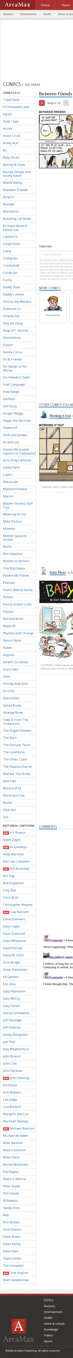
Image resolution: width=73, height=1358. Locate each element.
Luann (7, 474)
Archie (7, 128)
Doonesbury (12, 338)
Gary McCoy (11, 998)
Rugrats (8, 655)
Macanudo (10, 482)
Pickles (8, 597)
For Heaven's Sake (16, 377)
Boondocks (11, 211)
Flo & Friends (12, 359)
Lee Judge (10, 1099)
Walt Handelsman (16, 1280)
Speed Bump (12, 705)
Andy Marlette (13, 854)
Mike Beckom (13, 1143)
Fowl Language (14, 384)
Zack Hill (9, 810)
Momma (9, 528)
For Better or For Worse (15, 368)
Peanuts (9, 582)
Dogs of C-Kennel (15, 330)
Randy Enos (11, 1208)
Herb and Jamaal (15, 435)
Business (8, 14)
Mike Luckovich (14, 1150)
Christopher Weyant (18, 905)
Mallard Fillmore (15, 489)
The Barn (10, 738)
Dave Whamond (14, 941)
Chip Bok (9, 890)
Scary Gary (10, 669)
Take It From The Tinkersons (15, 722)
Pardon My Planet (16, 575)
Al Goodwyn (15, 847)
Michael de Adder (15, 1135)
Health (47, 14)
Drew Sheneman (15, 969)
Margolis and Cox (15, 1114)
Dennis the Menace (17, 301)
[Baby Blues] (44, 571)
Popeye (8, 611)
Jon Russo (10, 1085)
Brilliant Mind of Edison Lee (15, 228)
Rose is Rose (12, 640)
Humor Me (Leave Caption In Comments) (19, 451)
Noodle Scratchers (16, 561)
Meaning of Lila (14, 514)
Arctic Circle (11, 136)
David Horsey (12, 948)
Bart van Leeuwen (16, 861)
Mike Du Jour (12, 521)
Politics (48, 1335)
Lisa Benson (12, 1107)
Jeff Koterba (11, 1027)
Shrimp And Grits (15, 684)
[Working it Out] (44, 414)
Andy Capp (10, 121)
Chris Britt (10, 897)
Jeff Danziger (12, 1020)
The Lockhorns (14, 752)
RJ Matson (10, 1200)
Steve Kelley (12, 1244)
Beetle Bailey (12, 182)
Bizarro (8, 197)
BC (5, 150)
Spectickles (11, 698)
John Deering (16, 1078)
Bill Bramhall (16, 868)
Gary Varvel (11, 1006)
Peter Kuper (12, 1186)
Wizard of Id (12, 788)
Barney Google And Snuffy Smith (17, 174)
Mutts (7, 546)
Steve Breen (12, 1237)
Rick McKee (11, 1222)
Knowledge (51, 1329)
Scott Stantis (12, 1229)
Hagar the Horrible (17, 420)
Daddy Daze (11, 287)
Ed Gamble (10, 977)
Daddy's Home (13, 294)
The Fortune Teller (17, 745)
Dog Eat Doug (13, 323)
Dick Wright (11, 962)
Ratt (6, 1215)
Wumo (7, 803)
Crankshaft (11, 265)
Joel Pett (9, 1042)
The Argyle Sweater (17, 730)
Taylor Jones (12, 1258)
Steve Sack (10, 1251)
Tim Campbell (13, 1265)
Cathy (7, 251)
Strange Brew (13, 712)
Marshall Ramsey (15, 1121)
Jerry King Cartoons (17, 460)
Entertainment (28, 14)
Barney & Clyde (14, 164)
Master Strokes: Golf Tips (18, 505)
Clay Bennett (16, 912)
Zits (6, 817)
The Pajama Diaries (17, 766)
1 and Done (11, 100)
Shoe (6, 676)
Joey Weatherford (15, 1049)
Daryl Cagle (11, 926)
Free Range (11, 392)
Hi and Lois (11, 442)
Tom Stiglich (16, 1273)
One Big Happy (14, 568)
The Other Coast (15, 759)
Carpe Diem (11, 244)
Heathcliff (10, 428)
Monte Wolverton (15, 1164)
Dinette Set (11, 316)
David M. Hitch (13, 955)
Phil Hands (11, 1193)
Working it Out (14, 795)
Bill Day (8, 876)
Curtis (7, 280)
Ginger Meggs (13, 413)
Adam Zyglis (12, 840)
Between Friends (15, 190)
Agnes (7, 114)
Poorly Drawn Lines (17, 604)
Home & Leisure (54, 1323)
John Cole (10, 1063)
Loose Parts (11, 467)
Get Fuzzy (10, 406)
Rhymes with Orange (18, 633)
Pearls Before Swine (18, 590)
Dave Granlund (14, 933)
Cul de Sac (10, 273)
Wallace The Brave (16, 774)
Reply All (9, 626)
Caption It (10, 236)
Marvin (8, 496)
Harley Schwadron (16, 1013)
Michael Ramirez (19, 1128)
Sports (48, 1341)
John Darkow (12, 1071)
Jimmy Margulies (15, 1034)
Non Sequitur (13, 554)
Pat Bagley (10, 1172)
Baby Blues (11, 157)
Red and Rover (13, 619)
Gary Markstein (14, 991)
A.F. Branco (14, 832)
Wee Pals (9, 781)
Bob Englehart (13, 883)
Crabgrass (10, 258)
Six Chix (8, 691)
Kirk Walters (12, 1092)
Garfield (9, 399)
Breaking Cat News (17, 219)
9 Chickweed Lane (16, 107)
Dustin (8, 345)
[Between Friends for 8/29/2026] (42, 103)
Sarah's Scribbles (15, 662)
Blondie (8, 204)
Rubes (7, 647)
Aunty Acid (10, 143)
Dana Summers (14, 919)
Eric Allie (9, 984)
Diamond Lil (12, 309)
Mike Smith (11, 1157)
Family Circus (12, 352)
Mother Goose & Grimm (14, 538)
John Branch (12, 1056)
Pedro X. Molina (14, 1179)
